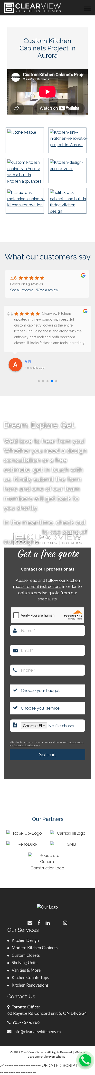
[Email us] (30, 922)
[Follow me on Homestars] (56, 922)
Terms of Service (24, 745)
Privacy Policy (76, 742)
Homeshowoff (58, 1056)
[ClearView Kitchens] (32, 7)
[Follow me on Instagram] (65, 922)
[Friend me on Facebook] (39, 922)
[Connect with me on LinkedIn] (47, 922)
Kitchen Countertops (30, 978)
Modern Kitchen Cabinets (34, 948)
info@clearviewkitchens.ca (37, 1032)
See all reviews (22, 290)
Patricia (32, 361)
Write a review (47, 290)
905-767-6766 (26, 1022)
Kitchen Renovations (30, 985)
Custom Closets (26, 955)
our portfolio (22, 532)
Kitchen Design (25, 940)
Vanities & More (26, 970)
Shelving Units (24, 963)
